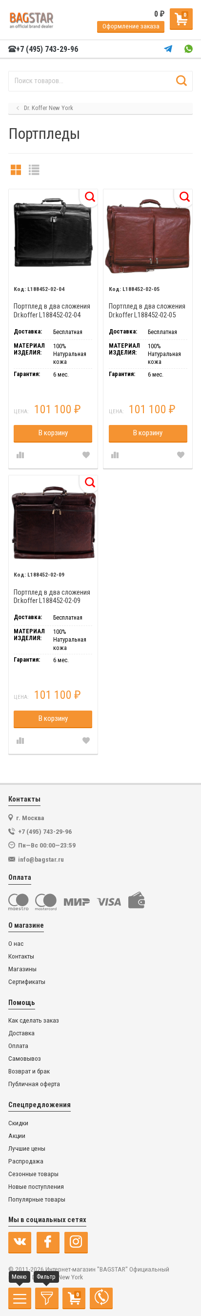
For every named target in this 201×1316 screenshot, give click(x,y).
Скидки (18, 1123)
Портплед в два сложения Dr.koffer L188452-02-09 (52, 596)
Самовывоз (24, 1058)
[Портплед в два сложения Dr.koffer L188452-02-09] (53, 519)
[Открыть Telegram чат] (168, 49)
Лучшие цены (26, 1148)
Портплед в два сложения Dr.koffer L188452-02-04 (52, 310)
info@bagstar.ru (41, 859)
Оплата (18, 1045)
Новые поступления (36, 1186)
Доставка (21, 1033)
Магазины (22, 969)
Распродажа (25, 1161)
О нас (15, 943)
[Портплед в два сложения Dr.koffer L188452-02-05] (147, 233)
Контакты (21, 956)
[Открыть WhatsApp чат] (188, 49)
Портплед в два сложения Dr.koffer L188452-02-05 (147, 310)
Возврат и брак (29, 1071)
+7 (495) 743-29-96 (47, 49)
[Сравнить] (20, 455)
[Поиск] (181, 81)
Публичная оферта (34, 1084)
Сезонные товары (33, 1174)
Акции (16, 1135)
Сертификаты (26, 981)
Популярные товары (36, 1199)
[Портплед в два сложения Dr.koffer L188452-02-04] (53, 233)
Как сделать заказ (33, 1020)
